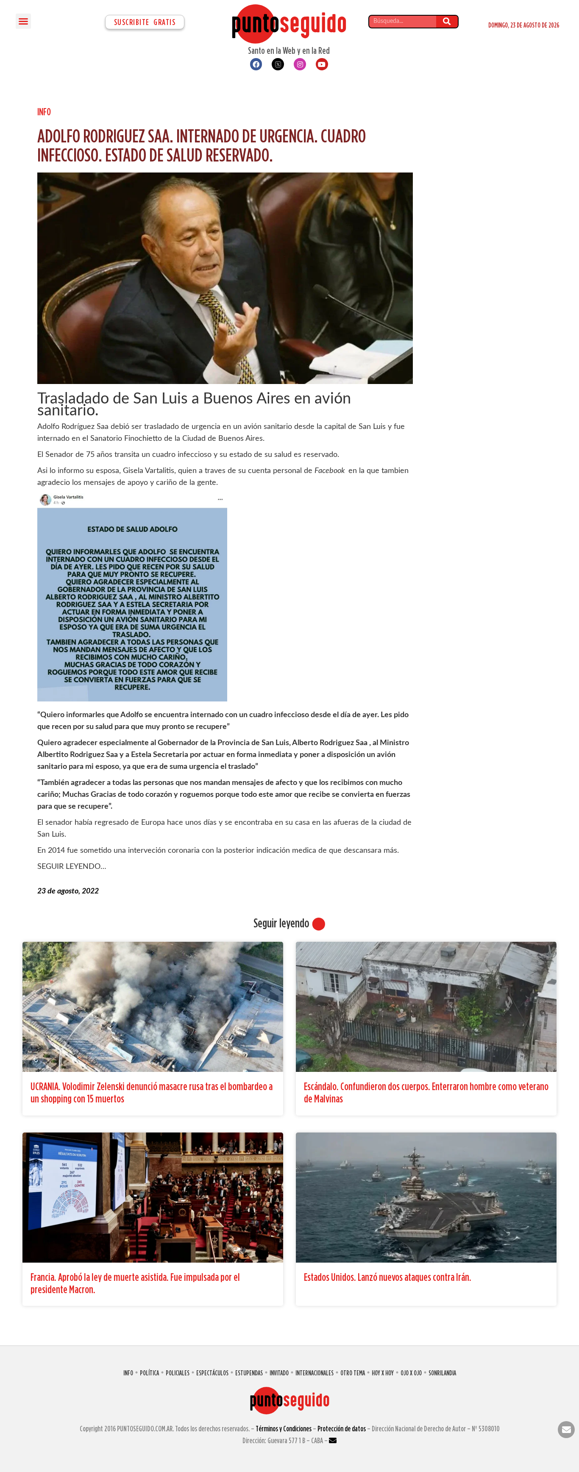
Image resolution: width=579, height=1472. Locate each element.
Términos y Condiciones (284, 1429)
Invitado (279, 1372)
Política (149, 1372)
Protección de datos (341, 1429)
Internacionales (314, 1372)
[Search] (447, 22)
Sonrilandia (442, 1372)
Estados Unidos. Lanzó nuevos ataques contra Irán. (387, 1277)
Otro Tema (352, 1372)
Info (44, 111)
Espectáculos (212, 1372)
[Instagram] (300, 64)
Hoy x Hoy (383, 1372)
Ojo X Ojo (411, 1372)
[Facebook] (256, 64)
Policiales (177, 1372)
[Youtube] (322, 64)
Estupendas (249, 1372)
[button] (23, 21)
